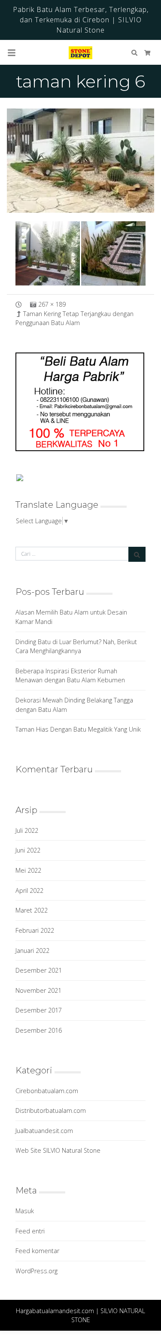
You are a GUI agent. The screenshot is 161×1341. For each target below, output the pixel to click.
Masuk (24, 1211)
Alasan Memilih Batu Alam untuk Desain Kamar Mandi (71, 617)
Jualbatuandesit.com (44, 1131)
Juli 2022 (26, 830)
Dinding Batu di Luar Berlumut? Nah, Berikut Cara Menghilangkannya (76, 646)
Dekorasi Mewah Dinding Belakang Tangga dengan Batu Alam (74, 705)
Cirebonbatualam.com (46, 1091)
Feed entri (30, 1231)
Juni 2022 (27, 850)
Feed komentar (37, 1251)
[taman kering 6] (80, 160)
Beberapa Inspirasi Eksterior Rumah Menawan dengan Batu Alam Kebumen (70, 675)
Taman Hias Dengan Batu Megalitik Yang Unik (78, 729)
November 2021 (38, 990)
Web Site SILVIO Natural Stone (57, 1150)
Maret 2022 (31, 910)
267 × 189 (52, 304)
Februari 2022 (34, 930)
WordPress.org (36, 1271)
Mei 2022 (28, 870)
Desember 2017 (38, 1010)
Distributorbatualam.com (50, 1110)
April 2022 (29, 890)
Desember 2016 (38, 1030)
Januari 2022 (32, 950)
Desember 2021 (38, 970)
